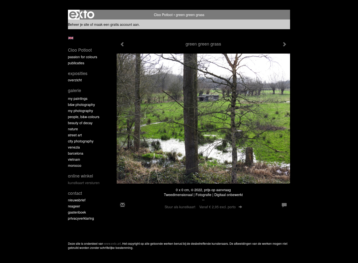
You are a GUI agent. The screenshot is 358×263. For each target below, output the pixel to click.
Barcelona (75, 153)
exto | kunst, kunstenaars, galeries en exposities (81, 14)
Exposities (77, 73)
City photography (81, 141)
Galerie (74, 90)
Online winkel (80, 176)
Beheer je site (78, 24)
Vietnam (74, 159)
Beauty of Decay (80, 122)
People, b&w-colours (83, 116)
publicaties (76, 62)
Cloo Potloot (163, 14)
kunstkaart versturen (84, 182)
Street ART (75, 134)
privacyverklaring (81, 218)
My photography (80, 110)
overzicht (75, 79)
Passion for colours (82, 56)
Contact (75, 193)
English (71, 38)
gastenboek (77, 212)
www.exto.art (112, 243)
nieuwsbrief (76, 199)
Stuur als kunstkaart (200, 206)
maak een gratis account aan (116, 24)
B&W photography (81, 104)
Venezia (74, 147)
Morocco (74, 165)
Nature (73, 128)
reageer (74, 206)
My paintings (77, 98)
